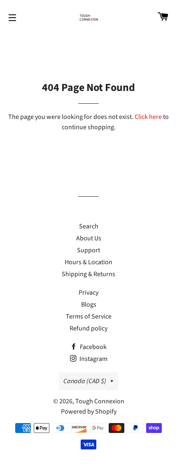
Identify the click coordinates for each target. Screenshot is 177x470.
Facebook (93, 346)
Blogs (88, 304)
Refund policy (88, 328)
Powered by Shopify (88, 411)
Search (88, 226)
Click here (148, 116)
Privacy (88, 292)
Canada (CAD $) (84, 381)
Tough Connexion (99, 401)
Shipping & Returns (88, 274)
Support (88, 250)
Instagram (92, 358)
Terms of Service (89, 316)
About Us (88, 238)
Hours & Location (88, 262)
